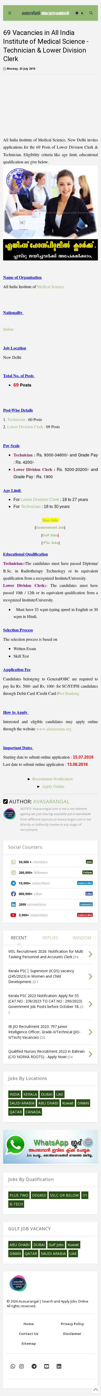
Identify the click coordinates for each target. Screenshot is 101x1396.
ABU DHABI (48, 1103)
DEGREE (39, 1195)
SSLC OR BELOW (64, 1195)
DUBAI (46, 1094)
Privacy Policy (72, 1323)
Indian (8, 329)
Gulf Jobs (56, 1244)
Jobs (54, 535)
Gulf (46, 535)
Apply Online (53, 786)
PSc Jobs (51, 543)
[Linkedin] (59, 1366)
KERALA (30, 1094)
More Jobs (50, 520)
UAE (59, 1094)
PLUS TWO (19, 1195)
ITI (85, 1195)
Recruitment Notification (53, 778)
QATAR (16, 1111)
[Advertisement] (32, 104)
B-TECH (16, 1204)
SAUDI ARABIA (22, 1103)
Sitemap (28, 1343)
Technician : (17, 419)
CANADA (33, 1111)
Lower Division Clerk (40, 499)
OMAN (83, 1103)
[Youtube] (46, 1366)
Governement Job (50, 527)
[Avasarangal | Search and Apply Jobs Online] (45, 13)
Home (29, 1323)
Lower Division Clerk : (26, 426)
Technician (31, 506)
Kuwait (68, 1103)
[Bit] (34, 1366)
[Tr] (13, 1366)
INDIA (15, 1094)
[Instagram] (21, 1366)
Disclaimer (72, 1333)
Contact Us (28, 1333)
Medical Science (50, 286)
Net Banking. (69, 693)
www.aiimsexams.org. (54, 728)
